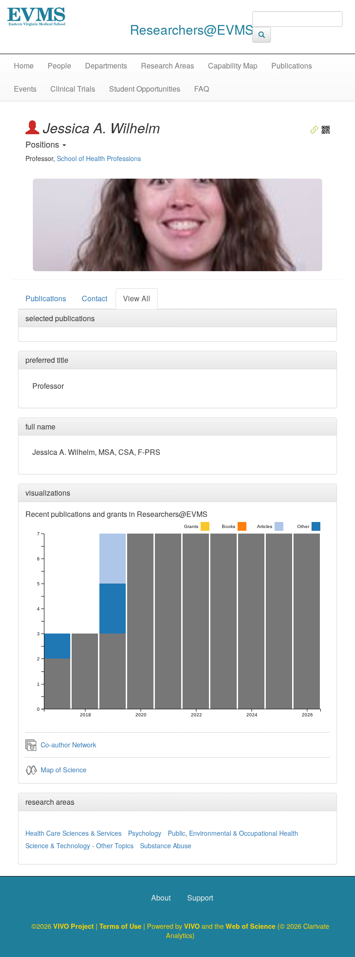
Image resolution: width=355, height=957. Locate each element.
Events (25, 88)
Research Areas (167, 65)
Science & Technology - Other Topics (79, 845)
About (161, 897)
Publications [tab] (45, 298)
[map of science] (31, 769)
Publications (291, 65)
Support (200, 897)
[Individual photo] (177, 225)
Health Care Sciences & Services (73, 833)
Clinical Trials (72, 88)
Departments (106, 65)
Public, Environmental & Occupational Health (233, 833)
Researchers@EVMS (192, 29)
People (59, 65)
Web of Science (250, 926)
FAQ (201, 88)
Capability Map (232, 65)
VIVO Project (74, 926)
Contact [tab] (94, 298)
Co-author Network (68, 744)
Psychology (144, 833)
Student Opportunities (144, 88)
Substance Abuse (165, 845)
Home (24, 65)
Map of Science (63, 769)
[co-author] (31, 744)
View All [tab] (136, 298)
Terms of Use (121, 926)
